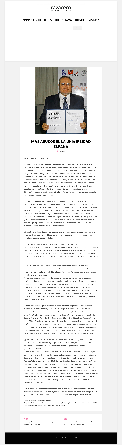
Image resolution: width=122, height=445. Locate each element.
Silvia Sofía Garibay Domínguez (33, 405)
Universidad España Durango (56, 405)
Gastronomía (93, 20)
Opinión (58, 20)
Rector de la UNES (91, 403)
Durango (37, 20)
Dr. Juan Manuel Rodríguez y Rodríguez (56, 403)
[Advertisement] (61, 44)
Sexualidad (79, 20)
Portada (26, 20)
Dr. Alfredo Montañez (37, 403)
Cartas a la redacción (38, 400)
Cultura (68, 20)
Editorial (48, 20)
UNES (45, 405)
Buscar (78, 28)
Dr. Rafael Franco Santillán (77, 403)
